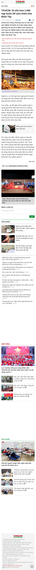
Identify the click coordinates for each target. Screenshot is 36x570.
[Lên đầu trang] (32, 566)
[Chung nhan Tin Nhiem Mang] (11, 567)
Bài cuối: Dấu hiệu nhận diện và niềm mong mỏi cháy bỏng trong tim (24, 379)
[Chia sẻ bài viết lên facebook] (30, 20)
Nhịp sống (5, 344)
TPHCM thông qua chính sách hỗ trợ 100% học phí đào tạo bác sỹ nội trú (24, 481)
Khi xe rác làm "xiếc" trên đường (13, 272)
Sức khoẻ (5, 439)
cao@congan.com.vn (11, 560)
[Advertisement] (18, 324)
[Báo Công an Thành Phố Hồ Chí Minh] (20, 2)
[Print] (33, 20)
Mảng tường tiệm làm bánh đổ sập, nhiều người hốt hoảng (25, 228)
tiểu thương (20, 166)
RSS (33, 6)
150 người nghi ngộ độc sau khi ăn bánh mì (23, 489)
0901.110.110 (18, 565)
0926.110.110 (10, 565)
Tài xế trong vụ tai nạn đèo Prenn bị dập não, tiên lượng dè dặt (24, 248)
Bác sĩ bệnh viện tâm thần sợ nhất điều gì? (16, 275)
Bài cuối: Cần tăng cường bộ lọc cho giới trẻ (24, 386)
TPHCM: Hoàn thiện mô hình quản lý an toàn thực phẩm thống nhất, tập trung (24, 472)
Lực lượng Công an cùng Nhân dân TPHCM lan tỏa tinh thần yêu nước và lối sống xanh (17, 370)
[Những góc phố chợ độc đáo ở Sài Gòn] (8, 128)
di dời (26, 166)
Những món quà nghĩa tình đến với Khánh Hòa (23, 395)
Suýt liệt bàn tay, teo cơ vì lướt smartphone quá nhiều (24, 238)
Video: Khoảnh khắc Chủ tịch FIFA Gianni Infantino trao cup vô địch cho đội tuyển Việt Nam (16, 200)
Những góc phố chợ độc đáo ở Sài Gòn (13, 43)
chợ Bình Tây (13, 166)
